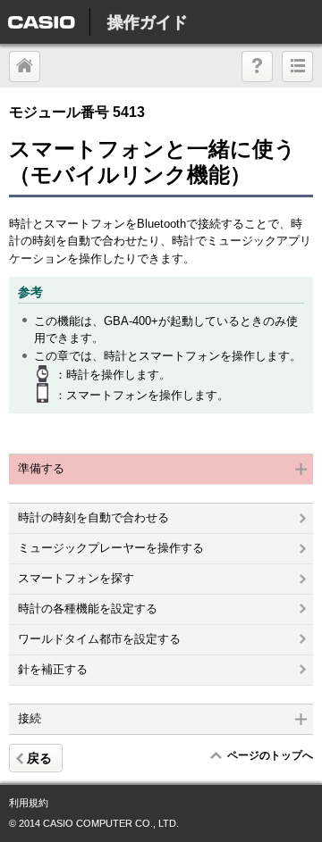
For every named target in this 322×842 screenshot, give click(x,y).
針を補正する (53, 669)
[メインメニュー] (24, 66)
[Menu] (297, 66)
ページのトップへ (270, 755)
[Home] (257, 66)
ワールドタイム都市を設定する (99, 639)
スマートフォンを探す (76, 578)
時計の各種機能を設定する (87, 608)
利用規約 (28, 802)
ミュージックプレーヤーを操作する (111, 547)
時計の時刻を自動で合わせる (93, 517)
